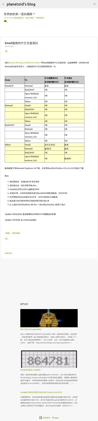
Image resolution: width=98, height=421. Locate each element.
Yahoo (37, 62)
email (8, 233)
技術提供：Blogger (50, 418)
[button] (6, 51)
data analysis (18, 18)
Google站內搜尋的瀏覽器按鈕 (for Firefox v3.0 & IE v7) (41, 392)
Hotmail (19, 62)
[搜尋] (94, 4)
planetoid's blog (21, 4)
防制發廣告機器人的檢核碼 (30, 370)
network (16, 233)
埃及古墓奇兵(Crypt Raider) (30, 329)
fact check (30, 18)
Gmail (11, 62)
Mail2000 (29, 62)
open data (40, 18)
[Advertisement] (49, 279)
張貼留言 (8, 253)
